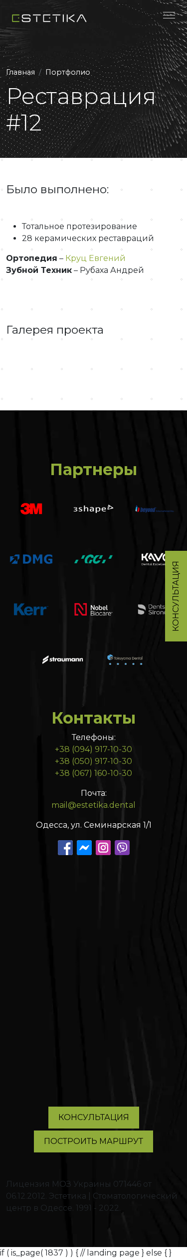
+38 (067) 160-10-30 (93, 773)
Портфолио (67, 72)
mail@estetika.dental (93, 805)
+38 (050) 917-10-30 (93, 761)
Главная (20, 72)
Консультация (93, 1117)
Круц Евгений (95, 258)
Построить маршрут (93, 1141)
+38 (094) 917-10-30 (93, 749)
